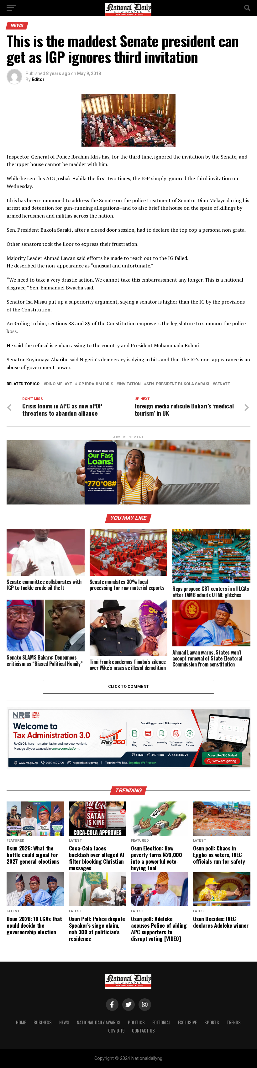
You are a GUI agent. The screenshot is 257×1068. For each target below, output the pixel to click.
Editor (38, 79)
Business (43, 1022)
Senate (222, 384)
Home (21, 1022)
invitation (130, 384)
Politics (136, 1022)
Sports (211, 1022)
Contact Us (143, 1030)
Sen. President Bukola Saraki (177, 384)
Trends (234, 1022)
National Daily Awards (98, 1022)
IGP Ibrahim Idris (95, 384)
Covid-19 (116, 1030)
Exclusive (187, 1022)
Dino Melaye (59, 384)
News (64, 1022)
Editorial (161, 1022)
